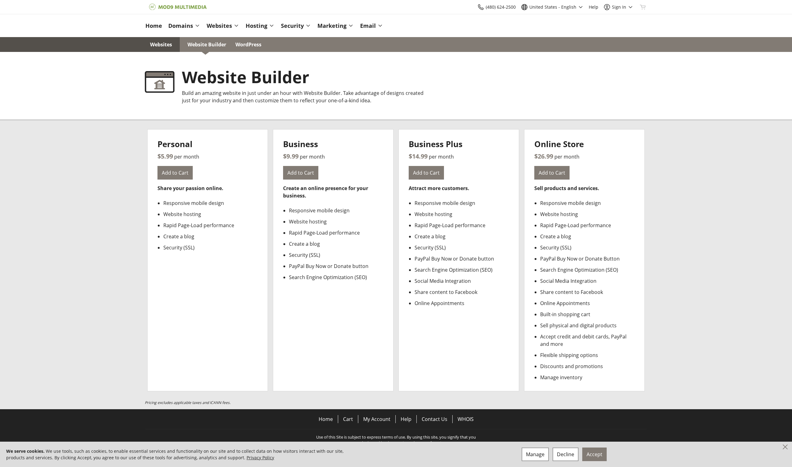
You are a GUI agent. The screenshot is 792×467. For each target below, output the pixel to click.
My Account (376, 419)
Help (406, 419)
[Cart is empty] (643, 7)
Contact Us (434, 419)
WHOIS (466, 419)
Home (326, 419)
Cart (348, 419)
